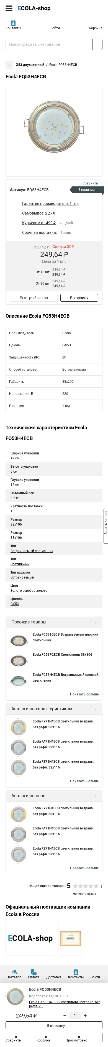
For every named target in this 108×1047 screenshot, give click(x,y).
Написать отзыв (84, 894)
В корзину (79, 298)
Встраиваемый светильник (32, 551)
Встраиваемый (22, 577)
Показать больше (84, 694)
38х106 (16, 538)
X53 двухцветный (30, 65)
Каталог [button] (14, 977)
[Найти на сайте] (97, 44)
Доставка (53, 977)
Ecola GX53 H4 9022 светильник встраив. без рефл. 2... (64, 1004)
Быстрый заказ (34, 298)
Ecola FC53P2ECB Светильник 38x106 (62, 655)
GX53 (15, 604)
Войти (55, 28)
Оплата (34, 977)
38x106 (16, 524)
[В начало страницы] (97, 1037)
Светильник (20, 564)
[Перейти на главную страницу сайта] (41, 8)
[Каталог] (9, 8)
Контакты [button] (13, 28)
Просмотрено (76, 1040)
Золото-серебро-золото (29, 591)
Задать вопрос (106, 523)
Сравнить (13, 1040)
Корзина (95, 28)
